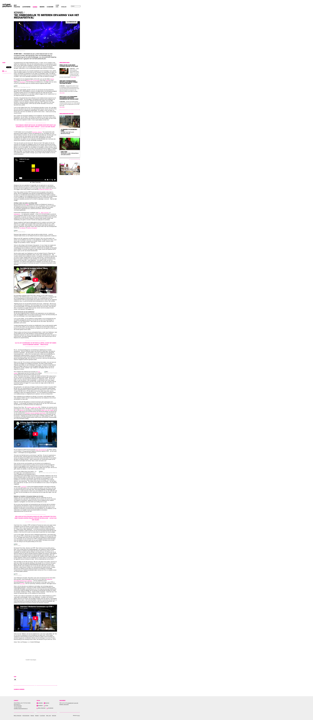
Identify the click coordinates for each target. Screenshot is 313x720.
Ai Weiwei (23, 228)
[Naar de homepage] (7, 5)
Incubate (22, 82)
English (63, 7)
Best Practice (17, 715)
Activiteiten (25, 715)
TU (16, 410)
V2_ (39, 212)
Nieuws (37, 715)
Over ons (57, 6)
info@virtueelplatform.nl (21, 708)
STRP (47, 80)
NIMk (27, 204)
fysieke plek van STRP (33, 407)
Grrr (79, 715)
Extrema (22, 583)
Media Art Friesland (32, 80)
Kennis (18, 12)
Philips (21, 410)
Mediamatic (17, 214)
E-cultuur (42, 715)
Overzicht (35, 685)
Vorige (24, 685)
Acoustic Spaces (37, 132)
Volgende (46, 685)
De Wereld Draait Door (45, 189)
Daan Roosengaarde (41, 449)
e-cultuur (23, 486)
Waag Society (45, 212)
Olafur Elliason (32, 228)
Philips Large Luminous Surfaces (35, 413)
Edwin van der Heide (47, 410)
